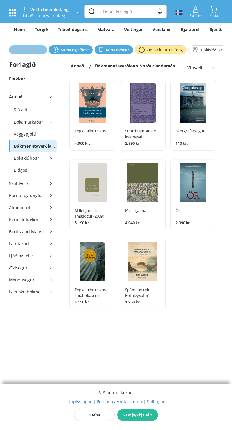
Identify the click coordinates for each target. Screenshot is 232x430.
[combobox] (201, 68)
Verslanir (162, 29)
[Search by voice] (160, 11)
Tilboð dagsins (73, 29)
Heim (19, 29)
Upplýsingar (79, 401)
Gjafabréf (190, 29)
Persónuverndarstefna (119, 401)
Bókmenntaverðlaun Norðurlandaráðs (135, 66)
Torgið (41, 29)
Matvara (105, 29)
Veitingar (133, 29)
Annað (77, 66)
